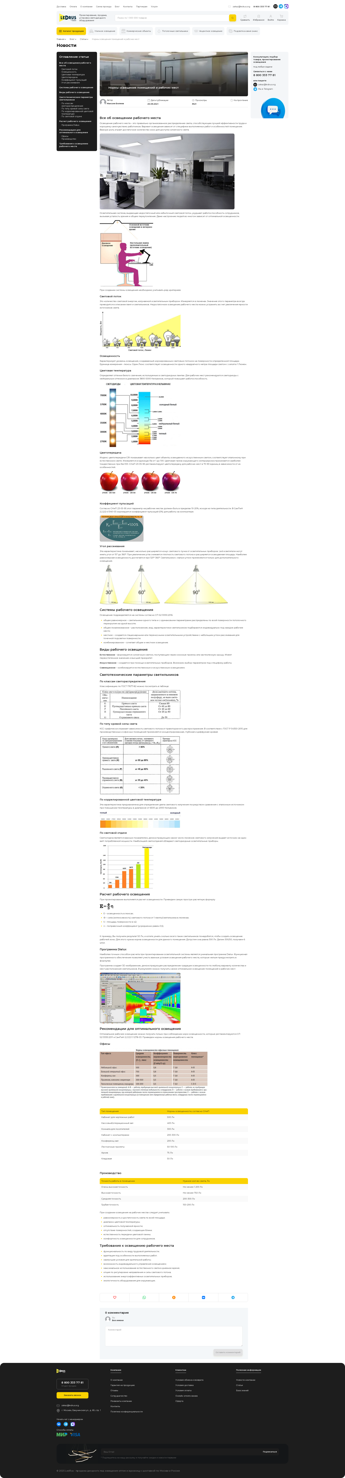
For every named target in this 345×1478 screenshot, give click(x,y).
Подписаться (270, 1452)
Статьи (83, 39)
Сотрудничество (119, 1396)
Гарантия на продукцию (123, 1385)
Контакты (128, 6)
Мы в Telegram (265, 89)
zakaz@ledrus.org (241, 6)
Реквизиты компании (121, 1401)
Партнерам (141, 6)
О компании (86, 6)
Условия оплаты (183, 1390)
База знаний (242, 1390)
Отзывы (114, 1390)
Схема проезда (103, 6)
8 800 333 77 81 (261, 6)
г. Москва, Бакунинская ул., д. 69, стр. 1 (81, 1410)
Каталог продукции (73, 31)
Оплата (73, 6)
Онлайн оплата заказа (186, 1396)
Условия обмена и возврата (189, 1380)
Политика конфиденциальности (127, 1411)
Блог (117, 6)
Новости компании (245, 1380)
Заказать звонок (72, 1395)
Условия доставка (184, 1385)
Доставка (61, 6)
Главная (60, 39)
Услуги (154, 6)
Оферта (179, 1401)
